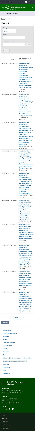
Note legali (4, 419)
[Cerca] (32, 8)
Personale (6, 336)
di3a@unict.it (18, 403)
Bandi (4, 370)
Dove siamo (6, 373)
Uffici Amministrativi (7, 401)
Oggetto (5, 34)
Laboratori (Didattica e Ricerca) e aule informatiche (17, 358)
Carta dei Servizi (7, 346)
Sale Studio (6, 352)
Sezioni (5, 339)
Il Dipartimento (7, 330)
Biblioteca (6, 349)
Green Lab (6, 364)
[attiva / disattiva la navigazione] (3, 7)
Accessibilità (5, 422)
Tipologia (5, 28)
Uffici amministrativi (9, 343)
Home (3, 19)
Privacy (3, 415)
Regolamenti (6, 367)
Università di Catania (6, 2)
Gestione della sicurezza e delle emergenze (15, 361)
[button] (11, 2)
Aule (4, 355)
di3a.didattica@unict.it (8, 403)
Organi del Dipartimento (10, 333)
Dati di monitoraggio (7, 425)
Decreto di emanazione (9, 41)
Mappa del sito (5, 428)
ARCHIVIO (5, 322)
